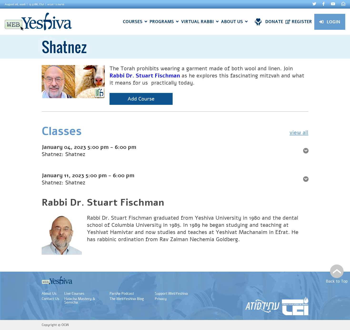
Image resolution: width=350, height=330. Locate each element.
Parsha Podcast (122, 293)
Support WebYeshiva (171, 293)
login (333, 22)
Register (302, 22)
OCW (65, 325)
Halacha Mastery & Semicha (79, 300)
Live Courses (74, 293)
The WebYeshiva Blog (127, 298)
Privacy (161, 298)
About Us (49, 293)
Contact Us (50, 298)
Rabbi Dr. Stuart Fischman (145, 75)
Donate (274, 22)
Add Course (141, 98)
